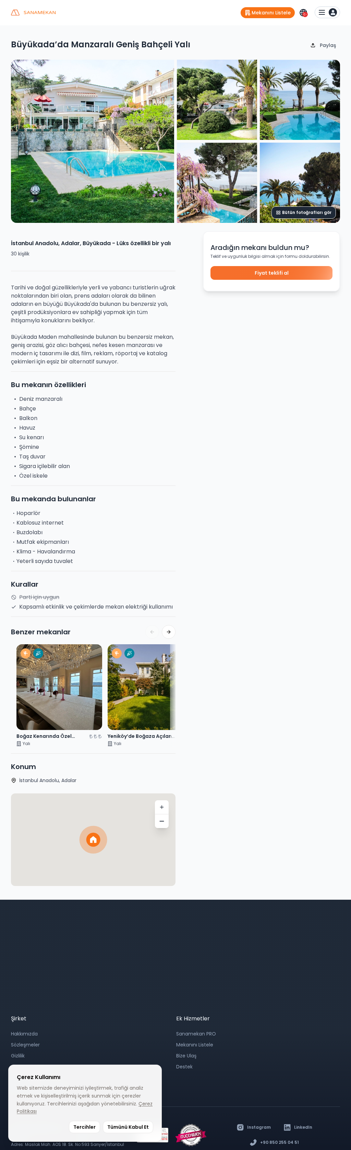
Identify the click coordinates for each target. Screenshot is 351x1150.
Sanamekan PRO (196, 1033)
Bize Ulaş (186, 1055)
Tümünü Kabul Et (128, 1127)
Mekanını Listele (194, 1044)
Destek (184, 1066)
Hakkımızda (24, 1033)
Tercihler (84, 1127)
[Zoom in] (162, 807)
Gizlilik (18, 1055)
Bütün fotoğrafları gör (306, 212)
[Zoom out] (162, 821)
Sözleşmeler (25, 1044)
